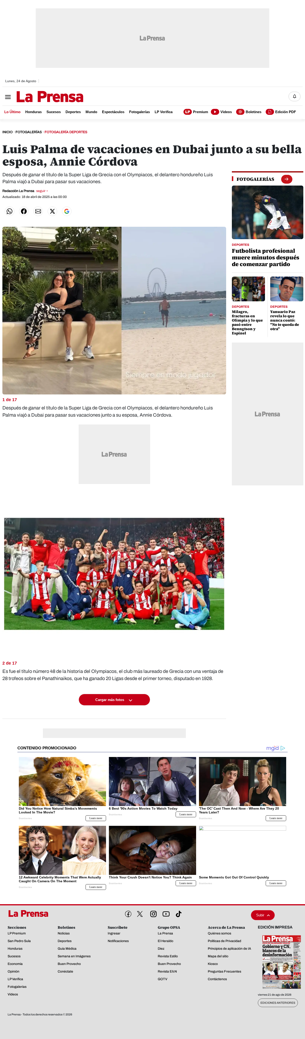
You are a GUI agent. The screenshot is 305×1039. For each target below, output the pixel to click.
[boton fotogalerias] (286, 179)
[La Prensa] (29, 913)
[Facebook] (127, 913)
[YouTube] (165, 913)
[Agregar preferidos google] (66, 211)
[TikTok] (178, 913)
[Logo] (38, 97)
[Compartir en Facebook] (24, 211)
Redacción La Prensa (25, 191)
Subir (260, 915)
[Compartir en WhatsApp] (9, 211)
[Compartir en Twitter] (52, 211)
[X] (140, 914)
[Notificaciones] (294, 96)
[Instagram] (152, 913)
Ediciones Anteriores (277, 1002)
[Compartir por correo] (38, 211)
